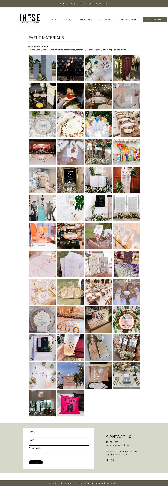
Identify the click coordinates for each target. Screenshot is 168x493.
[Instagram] (112, 460)
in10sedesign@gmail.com (117, 445)
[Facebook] (107, 460)
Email (31, 440)
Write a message (35, 448)
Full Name (32, 432)
